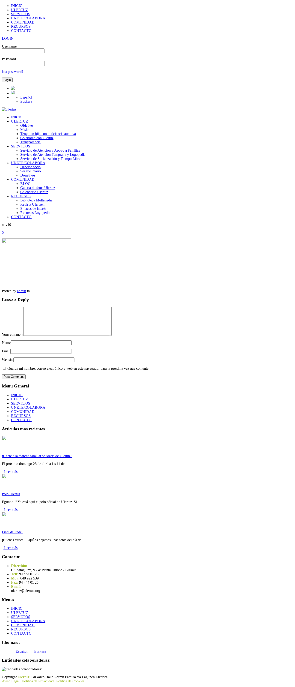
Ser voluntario (30, 171)
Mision (25, 130)
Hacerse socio (30, 167)
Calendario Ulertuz (34, 192)
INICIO (17, 6)
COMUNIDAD (23, 22)
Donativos (27, 175)
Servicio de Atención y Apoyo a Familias (50, 150)
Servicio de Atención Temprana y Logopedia (53, 154)
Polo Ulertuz (11, 494)
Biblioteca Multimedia (36, 200)
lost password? (12, 72)
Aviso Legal (11, 681)
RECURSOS (21, 26)
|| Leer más (10, 472)
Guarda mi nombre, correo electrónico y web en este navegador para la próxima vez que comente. (78, 368)
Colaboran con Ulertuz (36, 138)
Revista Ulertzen (32, 204)
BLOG (25, 184)
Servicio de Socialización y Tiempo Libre (50, 159)
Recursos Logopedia (35, 213)
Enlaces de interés (33, 208)
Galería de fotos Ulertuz (37, 188)
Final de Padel (12, 532)
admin (21, 291)
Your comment (12, 334)
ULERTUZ (19, 10)
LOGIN (8, 38)
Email (6, 351)
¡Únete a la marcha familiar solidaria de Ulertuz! (37, 456)
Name (6, 343)
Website (7, 360)
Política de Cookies (70, 681)
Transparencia (30, 142)
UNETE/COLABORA (28, 18)
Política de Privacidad (38, 681)
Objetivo (26, 125)
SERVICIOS (20, 14)
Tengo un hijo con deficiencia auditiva (48, 134)
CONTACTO (21, 31)
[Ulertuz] (9, 109)
